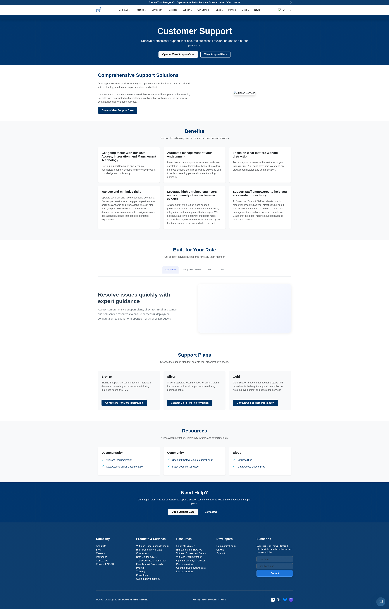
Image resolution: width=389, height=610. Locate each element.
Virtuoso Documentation (119, 460)
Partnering (101, 557)
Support (220, 553)
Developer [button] (157, 9)
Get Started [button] (202, 9)
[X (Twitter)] (279, 600)
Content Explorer (185, 546)
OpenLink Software (119, 599)
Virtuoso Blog (245, 460)
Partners (232, 9)
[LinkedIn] (273, 600)
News (257, 9)
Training (140, 571)
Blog (98, 549)
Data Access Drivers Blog (251, 466)
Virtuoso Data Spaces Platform (152, 546)
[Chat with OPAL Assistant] (380, 601)
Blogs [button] (244, 9)
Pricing (140, 568)
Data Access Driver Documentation (125, 466)
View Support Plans (215, 54)
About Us (101, 546)
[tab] (170, 270)
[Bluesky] (285, 600)
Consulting (142, 575)
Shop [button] (218, 9)
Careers (100, 553)
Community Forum (226, 546)
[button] (290, 9)
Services (173, 9)
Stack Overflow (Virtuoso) (185, 466)
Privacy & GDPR (105, 564)
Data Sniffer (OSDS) (147, 557)
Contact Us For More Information (124, 403)
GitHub (220, 549)
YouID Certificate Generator (151, 560)
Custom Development (148, 579)
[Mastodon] (291, 600)
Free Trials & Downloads (149, 564)
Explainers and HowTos (189, 549)
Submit (275, 573)
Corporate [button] (123, 9)
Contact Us (211, 512)
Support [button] (186, 9)
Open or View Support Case (178, 54)
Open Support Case (183, 512)
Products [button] (140, 9)
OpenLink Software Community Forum (192, 460)
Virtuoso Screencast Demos (191, 553)
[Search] (279, 10)
